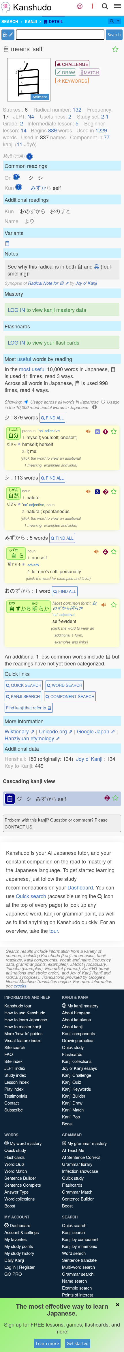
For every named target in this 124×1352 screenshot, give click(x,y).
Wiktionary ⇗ (20, 731)
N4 (30, 116)
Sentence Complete (22, 1185)
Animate (40, 96)
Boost (67, 1123)
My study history (19, 1253)
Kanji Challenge (76, 1075)
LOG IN (16, 309)
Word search (74, 1253)
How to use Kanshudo (24, 1012)
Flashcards (72, 1054)
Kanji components (78, 1033)
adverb (33, 564)
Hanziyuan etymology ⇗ (32, 738)
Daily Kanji (14, 1260)
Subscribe (13, 1110)
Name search (74, 1281)
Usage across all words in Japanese (64, 402)
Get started (78, 1343)
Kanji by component (80, 1239)
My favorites (15, 1239)
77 (107, 137)
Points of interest (77, 1295)
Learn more (47, 1343)
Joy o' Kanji (86, 283)
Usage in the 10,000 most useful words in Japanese (62, 404)
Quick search (31, 896)
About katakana (76, 1019)
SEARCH (9, 21)
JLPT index (14, 1068)
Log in (10, 1267)
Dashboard (80, 887)
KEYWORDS (74, 81)
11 (19, 144)
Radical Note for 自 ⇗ (48, 283)
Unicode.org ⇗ (56, 731)
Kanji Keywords (76, 1089)
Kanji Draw (72, 1103)
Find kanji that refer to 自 (28, 708)
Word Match (15, 1171)
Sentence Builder (20, 1178)
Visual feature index (22, 1040)
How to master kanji (22, 1026)
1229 (101, 130)
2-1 (105, 116)
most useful (32, 369)
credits (20, 986)
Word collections (19, 1199)
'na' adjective (33, 504)
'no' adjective (49, 430)
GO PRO (13, 1274)
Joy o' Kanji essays (79, 1068)
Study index (15, 1075)
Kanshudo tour (17, 1006)
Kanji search (73, 1232)
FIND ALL (54, 418)
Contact (11, 1103)
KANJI (31, 21)
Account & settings (21, 1232)
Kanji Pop (71, 1117)
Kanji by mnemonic (79, 1246)
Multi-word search (78, 1267)
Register (27, 1267)
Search (114, 34)
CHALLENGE (74, 64)
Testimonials (15, 1096)
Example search (77, 1288)
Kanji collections (76, 1061)
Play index (13, 1089)
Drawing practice (77, 1040)
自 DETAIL (53, 21)
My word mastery (25, 1143)
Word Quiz (14, 1164)
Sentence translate (79, 1260)
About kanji (72, 1026)
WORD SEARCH (66, 685)
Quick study (73, 1047)
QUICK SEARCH (25, 685)
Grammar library (77, 1164)
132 (77, 109)
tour (53, 930)
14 (24, 130)
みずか (41, 187)
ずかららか (29, 606)
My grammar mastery (86, 1143)
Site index (13, 1061)
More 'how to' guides (23, 1033)
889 (52, 130)
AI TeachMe (73, 1150)
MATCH (91, 72)
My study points (18, 1246)
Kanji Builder (73, 1096)
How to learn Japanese (25, 1019)
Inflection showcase (80, 1171)
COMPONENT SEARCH (71, 696)
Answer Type (16, 1192)
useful (24, 358)
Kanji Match (73, 1110)
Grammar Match (77, 1192)
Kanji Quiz (71, 1082)
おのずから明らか (74, 605)
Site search (14, 1047)
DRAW (68, 72)
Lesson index (16, 1082)
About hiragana (76, 1012)
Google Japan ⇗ (96, 731)
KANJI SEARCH (25, 696)
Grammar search (77, 1274)
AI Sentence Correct (81, 1157)
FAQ (8, 1054)
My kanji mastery (82, 1006)
